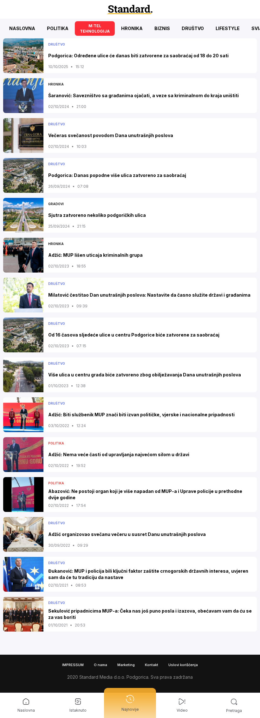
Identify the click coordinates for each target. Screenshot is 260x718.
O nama (100, 665)
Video (182, 710)
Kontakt (151, 665)
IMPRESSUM (73, 665)
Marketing (126, 665)
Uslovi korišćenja (183, 665)
